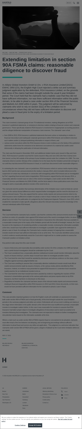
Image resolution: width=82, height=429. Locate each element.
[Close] (79, 417)
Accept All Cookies (35, 425)
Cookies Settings (20, 425)
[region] (41, 422)
